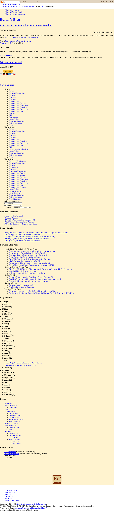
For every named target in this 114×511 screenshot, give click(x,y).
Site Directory (9, 496)
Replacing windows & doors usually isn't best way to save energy (32, 251)
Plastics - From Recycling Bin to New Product (26, 25)
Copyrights (17, 443)
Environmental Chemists (17, 103)
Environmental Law (16, 111)
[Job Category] (13, 205)
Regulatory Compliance (17, 121)
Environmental (5, 6)
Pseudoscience (14, 427)
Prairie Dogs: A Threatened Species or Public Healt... (23, 363)
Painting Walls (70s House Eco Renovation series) (22, 241)
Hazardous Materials (28, 6)
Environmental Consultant (18, 107)
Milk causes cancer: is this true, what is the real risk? (27, 273)
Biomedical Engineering (17, 161)
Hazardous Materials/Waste (18, 149)
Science (11, 125)
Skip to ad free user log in (13, 12)
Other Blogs (13, 433)
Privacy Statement (10, 490)
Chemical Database (11, 218)
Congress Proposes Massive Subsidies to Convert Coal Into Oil (31, 277)
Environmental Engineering (18, 109)
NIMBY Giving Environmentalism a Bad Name (26, 261)
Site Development (15, 435)
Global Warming (15, 415)
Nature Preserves (15, 193)
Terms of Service (10, 492)
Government (13, 117)
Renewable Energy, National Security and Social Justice (28, 255)
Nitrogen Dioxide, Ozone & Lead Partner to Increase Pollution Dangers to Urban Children (36, 233)
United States (9, 159)
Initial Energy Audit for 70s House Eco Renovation (22, 235)
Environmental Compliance (18, 105)
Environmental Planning (17, 187)
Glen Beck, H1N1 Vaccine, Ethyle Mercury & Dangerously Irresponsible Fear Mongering (40, 269)
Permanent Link (5, 43)
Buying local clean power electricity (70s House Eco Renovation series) (29, 237)
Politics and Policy (10, 425)
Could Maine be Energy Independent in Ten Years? (27, 253)
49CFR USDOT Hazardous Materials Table (20, 220)
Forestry (12, 113)
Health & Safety (14, 119)
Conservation (13, 167)
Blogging (16, 441)
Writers (15, 437)
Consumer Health (10, 405)
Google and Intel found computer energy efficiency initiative (30, 263)
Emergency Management (17, 171)
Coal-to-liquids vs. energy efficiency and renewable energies (30, 281)
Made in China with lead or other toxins (23, 271)
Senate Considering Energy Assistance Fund (24, 257)
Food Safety (13, 407)
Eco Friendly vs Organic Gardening (21, 287)
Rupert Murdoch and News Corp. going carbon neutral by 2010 (31, 265)
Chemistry (14, 6)
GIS (10, 115)
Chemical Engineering (17, 93)
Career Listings (7, 85)
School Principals (15, 199)
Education (12, 99)
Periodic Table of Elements (13, 216)
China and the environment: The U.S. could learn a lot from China (32, 291)
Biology (12, 91)
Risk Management (15, 123)
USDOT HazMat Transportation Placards (19, 222)
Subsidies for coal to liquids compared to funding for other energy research (35, 279)
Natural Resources (15, 191)
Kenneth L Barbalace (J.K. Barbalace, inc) (31, 504)
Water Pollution (14, 421)
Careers (43, 6)
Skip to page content (11, 10)
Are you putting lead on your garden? (22, 285)
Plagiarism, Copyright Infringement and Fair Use (31, 508)
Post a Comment (6, 55)
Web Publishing (14, 439)
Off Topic (7, 431)
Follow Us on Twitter (12, 500)
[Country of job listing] (25, 207)
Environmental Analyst (17, 175)
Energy (7, 409)
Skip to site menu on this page (14, 14)
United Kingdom (10, 127)
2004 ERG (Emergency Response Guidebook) (20, 224)
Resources (8, 429)
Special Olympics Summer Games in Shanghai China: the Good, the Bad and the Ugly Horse (41, 293)
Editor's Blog (10, 19)
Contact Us (8, 498)
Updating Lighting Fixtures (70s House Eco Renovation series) (26, 239)
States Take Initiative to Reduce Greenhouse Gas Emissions (30, 259)
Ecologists (12, 97)
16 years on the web (11, 62)
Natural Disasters (15, 417)
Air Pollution (13, 413)
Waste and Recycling (23, 41)
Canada (7, 89)
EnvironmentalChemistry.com (10, 4)
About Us (7, 494)
